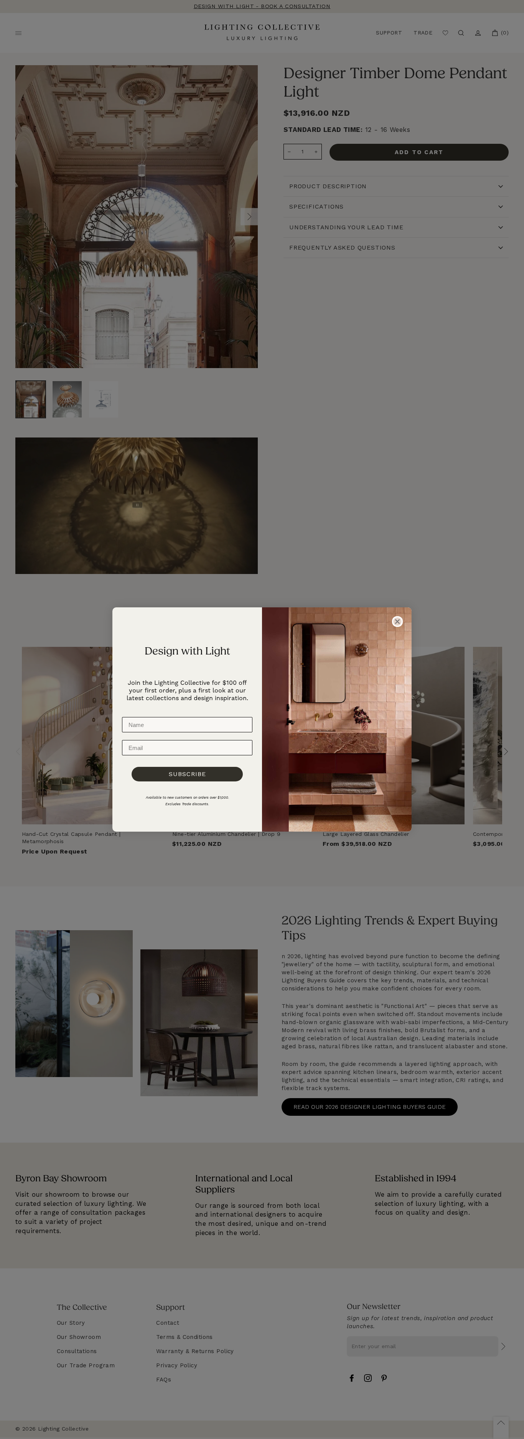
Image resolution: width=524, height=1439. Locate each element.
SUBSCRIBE (187, 774)
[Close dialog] (397, 621)
